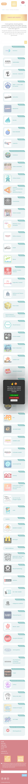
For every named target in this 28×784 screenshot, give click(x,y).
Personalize (14, 400)
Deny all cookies (14, 397)
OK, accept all (14, 395)
